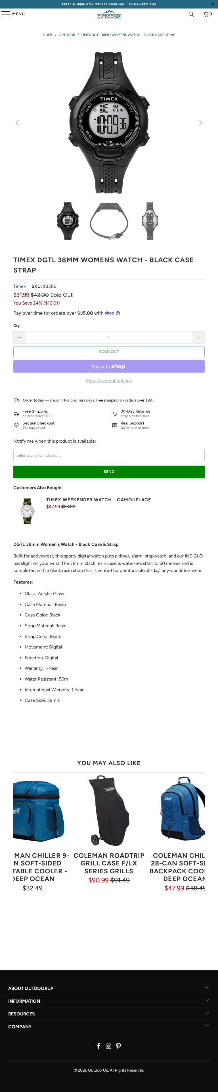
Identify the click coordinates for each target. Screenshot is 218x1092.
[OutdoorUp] (109, 14)
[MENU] (3, 14)
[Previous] (17, 123)
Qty (16, 326)
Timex (19, 286)
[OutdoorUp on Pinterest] (118, 1047)
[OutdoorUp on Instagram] (108, 1047)
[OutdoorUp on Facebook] (99, 1047)
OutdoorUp (98, 1070)
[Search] (191, 14)
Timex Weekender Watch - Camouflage (98, 499)
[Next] (200, 123)
